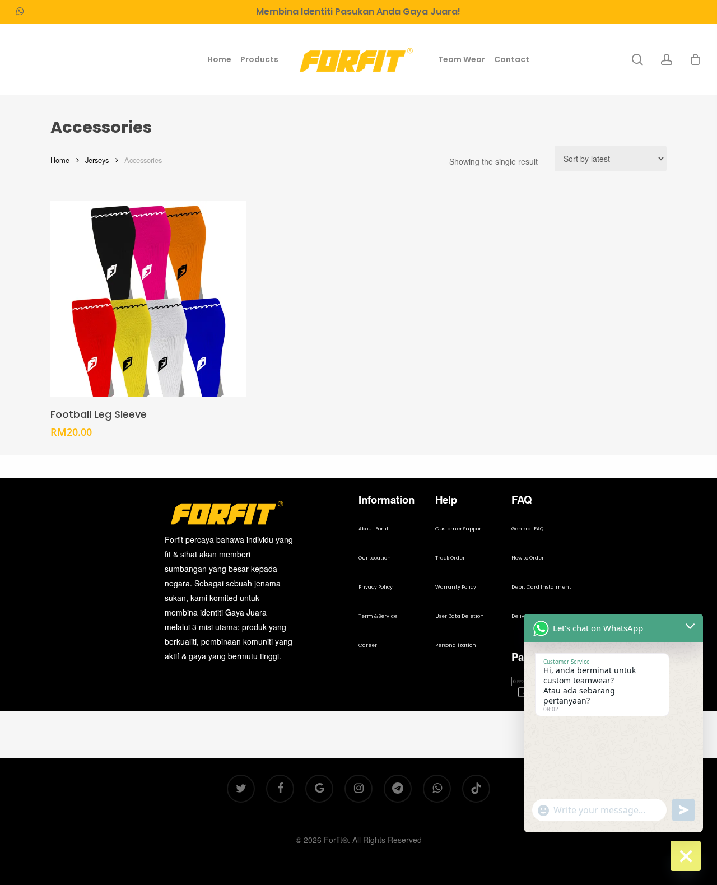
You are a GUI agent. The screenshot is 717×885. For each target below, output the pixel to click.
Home (59, 160)
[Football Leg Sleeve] (148, 299)
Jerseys (97, 160)
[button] (373, 529)
